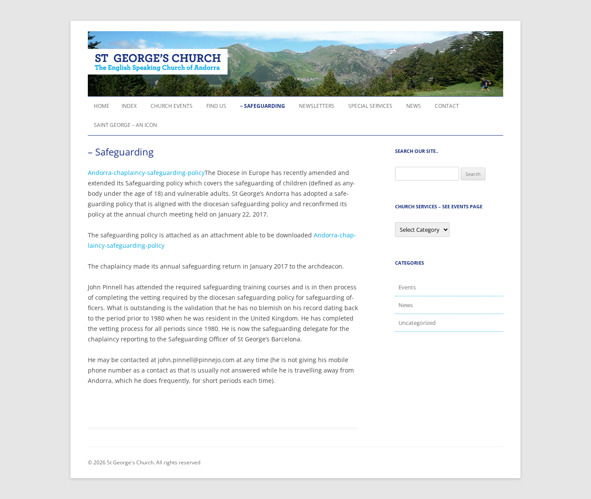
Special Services (370, 106)
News (413, 106)
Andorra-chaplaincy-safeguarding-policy (146, 172)
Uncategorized (417, 323)
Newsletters (316, 106)
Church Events (172, 106)
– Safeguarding (262, 106)
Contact (447, 106)
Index (129, 106)
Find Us (216, 106)
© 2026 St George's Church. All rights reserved (144, 462)
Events (407, 287)
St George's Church (158, 62)
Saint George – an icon (125, 125)
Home (101, 106)
